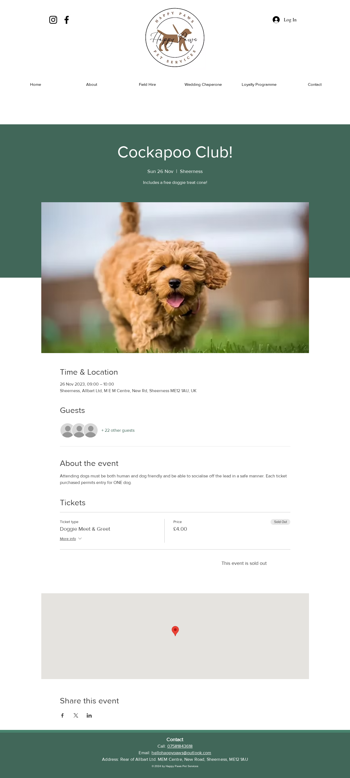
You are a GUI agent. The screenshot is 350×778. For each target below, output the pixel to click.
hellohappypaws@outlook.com (181, 752)
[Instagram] (53, 19)
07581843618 (180, 746)
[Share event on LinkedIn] (89, 715)
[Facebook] (66, 19)
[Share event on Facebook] (62, 715)
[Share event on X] (75, 715)
